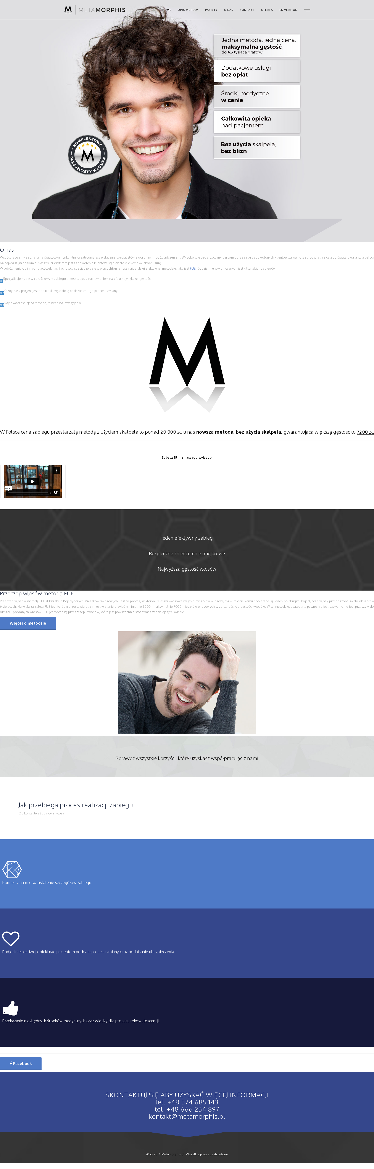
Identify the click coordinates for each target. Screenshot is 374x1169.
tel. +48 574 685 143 (187, 1102)
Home (166, 9)
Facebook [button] (22, 1063)
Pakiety (211, 9)
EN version (288, 9)
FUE (193, 268)
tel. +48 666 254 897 (187, 1109)
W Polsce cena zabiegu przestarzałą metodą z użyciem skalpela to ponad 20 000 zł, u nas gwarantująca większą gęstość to (187, 432)
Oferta (267, 9)
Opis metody (188, 9)
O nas (228, 9)
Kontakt (247, 9)
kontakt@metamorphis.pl (187, 1116)
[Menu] (307, 9)
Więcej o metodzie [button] (28, 623)
